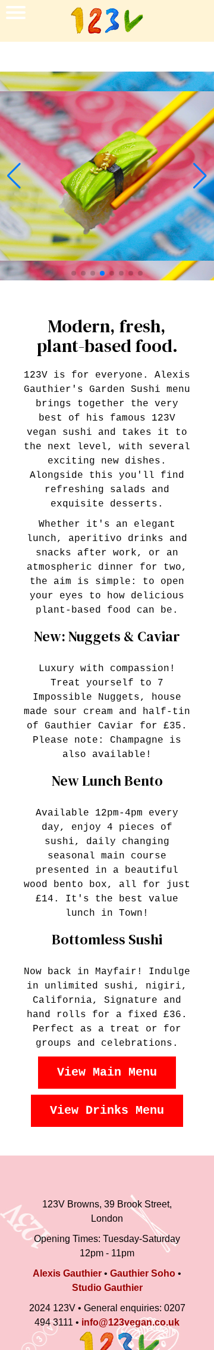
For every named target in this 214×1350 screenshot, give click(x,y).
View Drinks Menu (107, 1110)
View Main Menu (107, 1072)
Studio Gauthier (107, 1288)
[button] (14, 176)
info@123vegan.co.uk (130, 1322)
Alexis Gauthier (67, 1273)
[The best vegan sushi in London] (107, 21)
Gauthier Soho (142, 1273)
